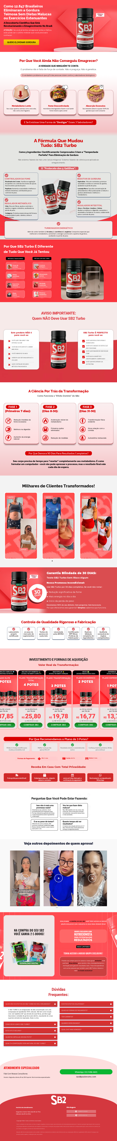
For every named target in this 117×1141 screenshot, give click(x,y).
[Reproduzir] (25, 878)
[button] (55, 907)
